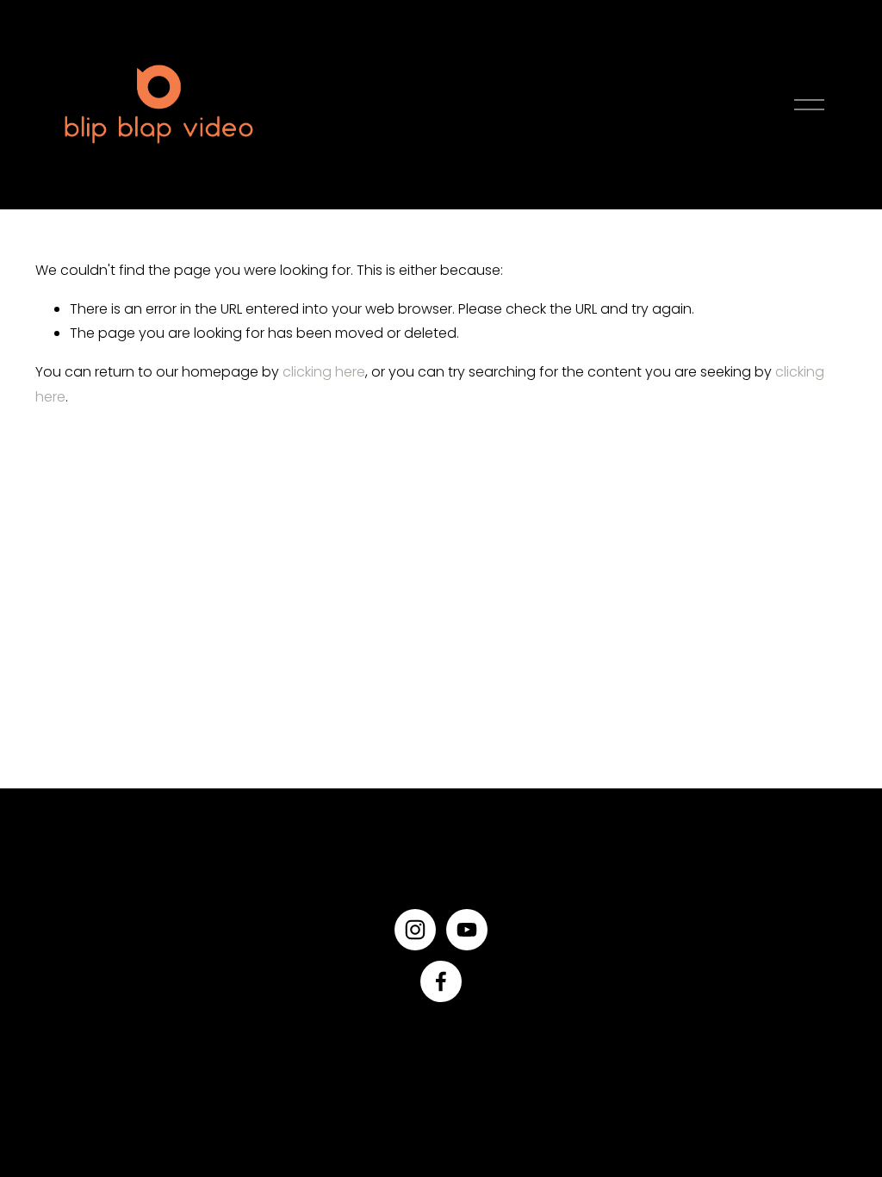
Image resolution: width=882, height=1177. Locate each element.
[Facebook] (441, 981)
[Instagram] (415, 929)
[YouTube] (467, 929)
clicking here (324, 372)
